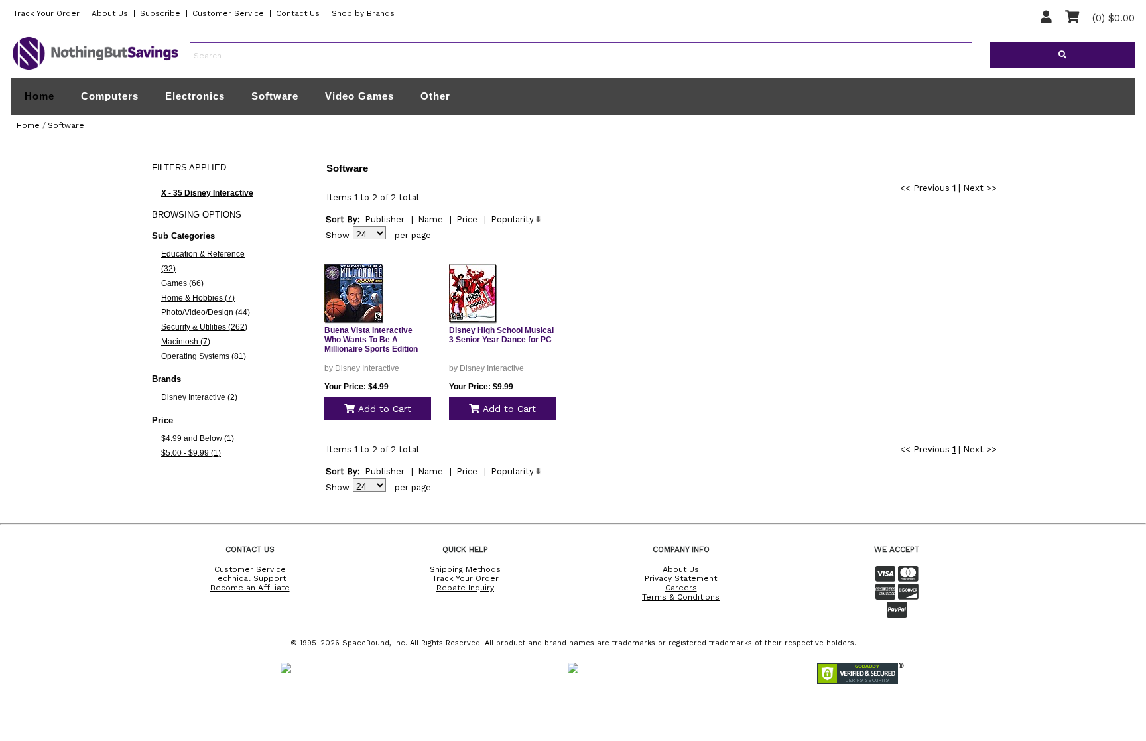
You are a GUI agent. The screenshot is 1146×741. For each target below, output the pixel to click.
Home (39, 96)
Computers (110, 95)
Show (338, 235)
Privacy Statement (681, 578)
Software (274, 95)
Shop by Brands (363, 13)
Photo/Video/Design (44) (205, 312)
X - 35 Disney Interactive (207, 193)
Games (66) (182, 283)
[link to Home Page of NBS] (95, 69)
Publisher (385, 219)
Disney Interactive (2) (199, 397)
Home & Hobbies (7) (198, 298)
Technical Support (250, 578)
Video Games (359, 95)
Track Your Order (46, 13)
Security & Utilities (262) (204, 327)
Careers (681, 587)
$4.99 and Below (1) (197, 438)
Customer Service (228, 13)
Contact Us (298, 13)
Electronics (195, 95)
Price (467, 219)
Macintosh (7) (185, 341)
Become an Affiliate (250, 587)
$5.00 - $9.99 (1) (191, 453)
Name (430, 219)
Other (435, 95)
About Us (110, 13)
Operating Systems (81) (203, 356)
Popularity (512, 219)
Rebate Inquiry (465, 587)
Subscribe (160, 13)
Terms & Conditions (681, 597)
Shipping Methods (465, 569)
